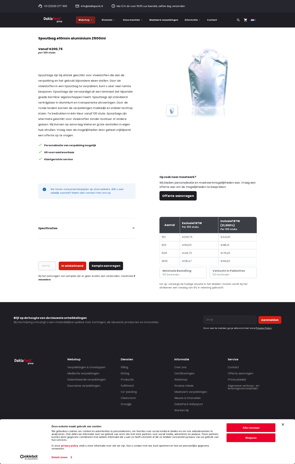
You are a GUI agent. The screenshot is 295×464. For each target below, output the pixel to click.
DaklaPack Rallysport (188, 404)
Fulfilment (127, 386)
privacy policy (69, 445)
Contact (212, 19)
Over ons (180, 367)
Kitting (125, 373)
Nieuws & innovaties (187, 398)
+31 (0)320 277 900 (55, 6)
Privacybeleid (237, 380)
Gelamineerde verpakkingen (86, 380)
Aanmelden (270, 320)
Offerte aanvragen (178, 196)
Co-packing (129, 392)
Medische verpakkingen (83, 373)
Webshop (84, 19)
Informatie (191, 19)
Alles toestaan (251, 427)
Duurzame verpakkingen (83, 386)
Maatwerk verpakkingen (163, 19)
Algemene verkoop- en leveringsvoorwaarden (243, 387)
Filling (124, 367)
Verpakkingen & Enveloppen (86, 367)
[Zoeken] (238, 20)
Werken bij (181, 410)
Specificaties (47, 228)
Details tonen (59, 457)
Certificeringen (184, 373)
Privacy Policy (263, 328)
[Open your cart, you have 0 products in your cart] (245, 20)
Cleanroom (128, 398)
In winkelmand (72, 266)
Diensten (107, 19)
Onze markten (131, 19)
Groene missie (183, 386)
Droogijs (126, 404)
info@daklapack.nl (92, 6)
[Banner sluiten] (283, 424)
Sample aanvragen (106, 266)
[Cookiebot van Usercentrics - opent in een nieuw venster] (29, 457)
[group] (171, 110)
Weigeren (251, 437)
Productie (127, 380)
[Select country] (254, 20)
